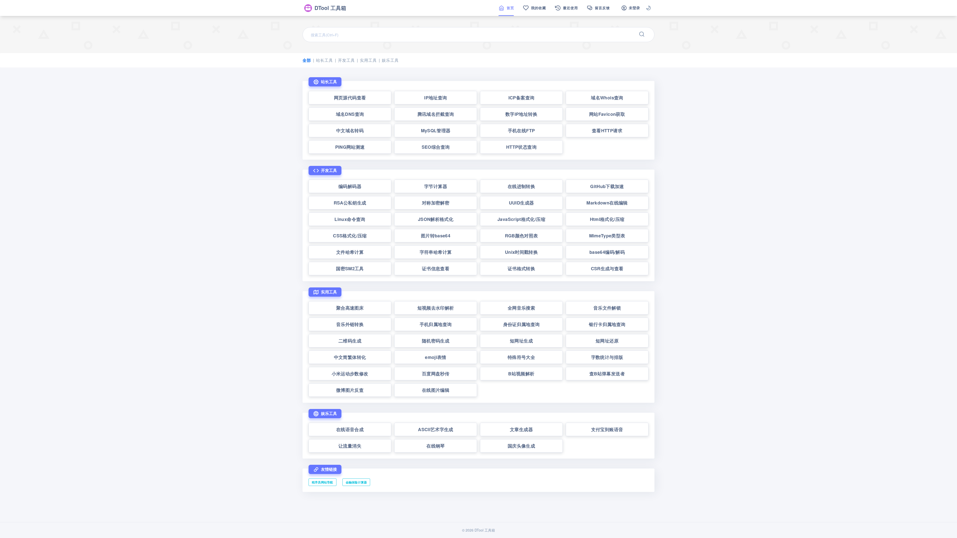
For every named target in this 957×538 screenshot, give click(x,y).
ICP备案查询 (521, 97)
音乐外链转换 (350, 324)
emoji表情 (435, 357)
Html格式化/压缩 (607, 219)
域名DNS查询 (350, 114)
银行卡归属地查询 (607, 324)
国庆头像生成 (521, 446)
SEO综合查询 (436, 147)
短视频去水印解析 (435, 308)
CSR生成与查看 (607, 268)
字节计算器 (435, 186)
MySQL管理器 (436, 130)
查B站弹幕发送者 (607, 373)
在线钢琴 (435, 446)
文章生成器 (521, 429)
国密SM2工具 (350, 268)
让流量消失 (349, 446)
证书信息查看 (435, 268)
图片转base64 (435, 235)
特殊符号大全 (521, 357)
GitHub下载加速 (607, 186)
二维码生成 (349, 340)
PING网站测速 (350, 147)
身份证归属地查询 (521, 324)
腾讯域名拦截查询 (435, 114)
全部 (307, 60)
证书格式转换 (521, 268)
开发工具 (346, 60)
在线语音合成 (350, 429)
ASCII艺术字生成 (435, 429)
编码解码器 (349, 186)
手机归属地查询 (436, 324)
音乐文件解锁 (607, 308)
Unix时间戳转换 (521, 252)
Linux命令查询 (349, 219)
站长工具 (324, 60)
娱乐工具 (390, 60)
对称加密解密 (435, 203)
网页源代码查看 (350, 97)
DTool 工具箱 (330, 7)
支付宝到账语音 (607, 429)
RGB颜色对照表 (521, 235)
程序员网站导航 (322, 482)
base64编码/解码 (607, 252)
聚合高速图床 (350, 308)
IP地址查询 (435, 97)
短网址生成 (521, 340)
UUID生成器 (521, 203)
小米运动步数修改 (350, 373)
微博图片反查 (350, 390)
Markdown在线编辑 (607, 203)
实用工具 (368, 60)
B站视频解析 (521, 373)
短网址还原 (607, 340)
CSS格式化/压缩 (350, 235)
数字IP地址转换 (521, 114)
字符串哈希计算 (436, 252)
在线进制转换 (521, 186)
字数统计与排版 (607, 357)
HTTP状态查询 (521, 147)
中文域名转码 (350, 130)
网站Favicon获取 (607, 114)
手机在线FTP (521, 130)
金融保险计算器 (356, 482)
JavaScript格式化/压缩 (521, 219)
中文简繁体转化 (350, 357)
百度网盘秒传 (435, 373)
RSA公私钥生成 (350, 203)
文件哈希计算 (350, 252)
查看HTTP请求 (607, 130)
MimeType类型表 (607, 235)
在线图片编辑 (435, 390)
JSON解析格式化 (435, 219)
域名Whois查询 (607, 97)
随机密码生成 (435, 340)
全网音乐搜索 (521, 308)
